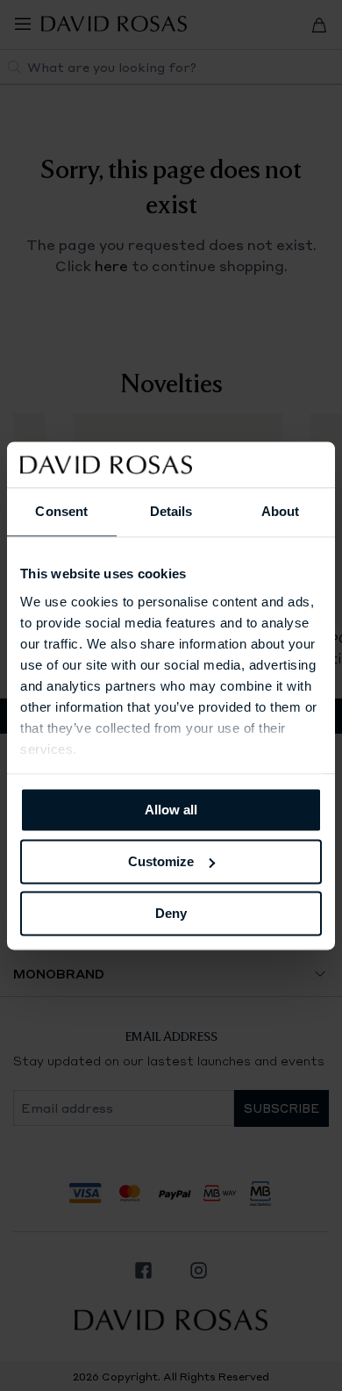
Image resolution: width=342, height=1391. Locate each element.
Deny (171, 913)
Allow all (171, 809)
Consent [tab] (61, 511)
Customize (161, 861)
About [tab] (280, 511)
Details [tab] (171, 511)
